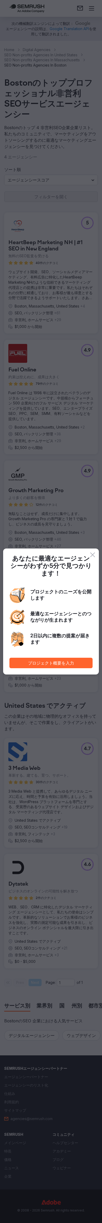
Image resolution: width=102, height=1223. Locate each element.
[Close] (92, 555)
